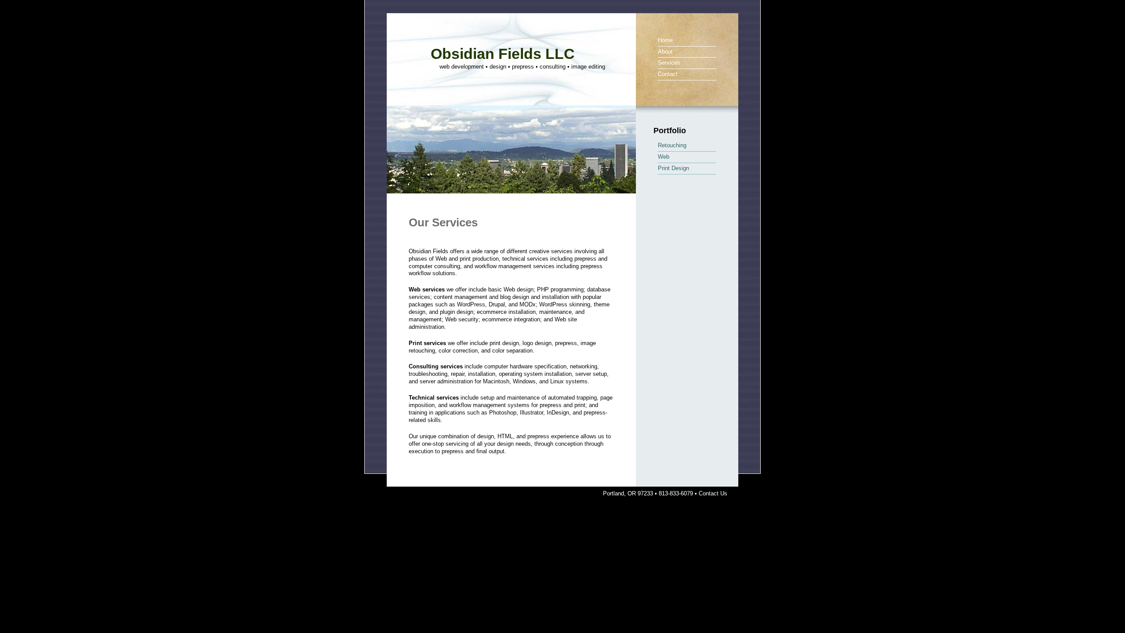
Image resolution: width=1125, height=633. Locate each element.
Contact (668, 74)
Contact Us (713, 493)
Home (665, 40)
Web (663, 156)
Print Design (673, 168)
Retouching (672, 145)
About (665, 51)
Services (669, 62)
